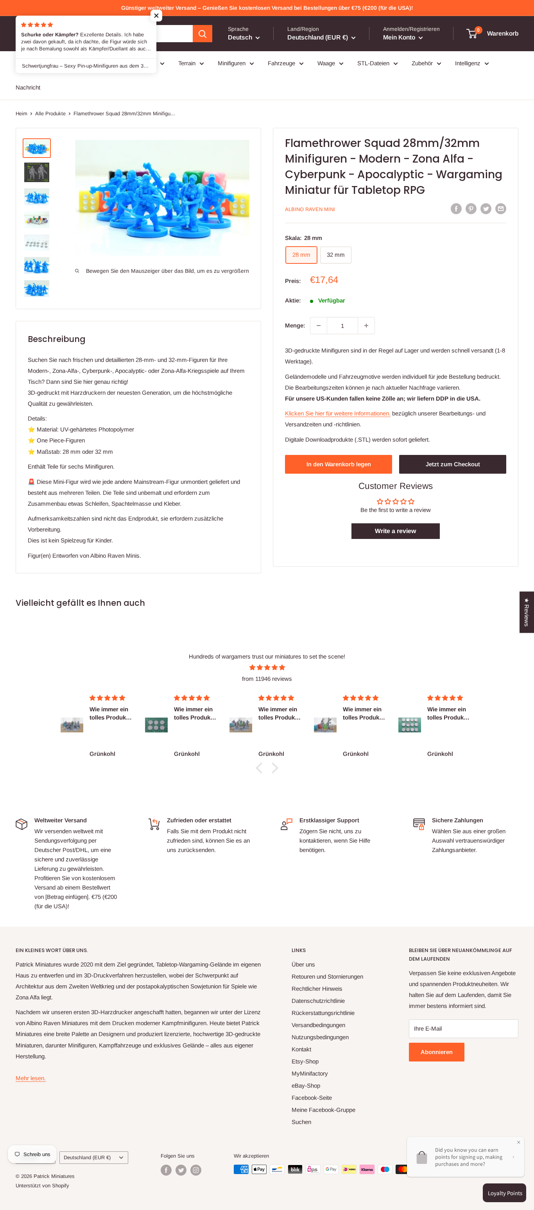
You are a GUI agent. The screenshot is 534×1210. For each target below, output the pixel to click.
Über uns (303, 964)
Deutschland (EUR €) (87, 1157)
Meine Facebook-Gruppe (323, 1109)
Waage (326, 63)
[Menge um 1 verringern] (318, 325)
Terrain (186, 63)
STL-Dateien (373, 63)
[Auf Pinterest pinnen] (471, 208)
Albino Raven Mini (310, 209)
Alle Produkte (50, 113)
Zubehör (422, 63)
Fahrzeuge (281, 63)
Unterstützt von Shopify (42, 1186)
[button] (156, 15)
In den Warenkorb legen (338, 464)
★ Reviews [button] (526, 612)
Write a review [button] (395, 531)
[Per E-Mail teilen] (500, 208)
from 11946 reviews (267, 678)
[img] (267, 667)
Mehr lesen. (31, 1078)
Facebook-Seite (312, 1097)
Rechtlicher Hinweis (317, 988)
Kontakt (301, 1049)
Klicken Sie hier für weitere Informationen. (338, 413)
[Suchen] (202, 33)
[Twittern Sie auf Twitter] (485, 208)
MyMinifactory (310, 1073)
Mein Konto (400, 37)
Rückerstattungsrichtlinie (323, 1013)
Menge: (295, 325)
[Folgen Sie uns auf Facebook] (166, 1170)
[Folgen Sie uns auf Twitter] (181, 1170)
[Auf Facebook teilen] (456, 208)
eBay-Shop (306, 1085)
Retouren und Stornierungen (327, 976)
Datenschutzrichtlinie (318, 1000)
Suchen (301, 1122)
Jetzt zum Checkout (453, 464)
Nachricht (28, 87)
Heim (21, 113)
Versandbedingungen (318, 1025)
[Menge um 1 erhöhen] (366, 325)
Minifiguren (231, 63)
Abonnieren (437, 1052)
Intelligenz (467, 63)
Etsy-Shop (305, 1061)
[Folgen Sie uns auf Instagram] (195, 1170)
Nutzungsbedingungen (320, 1037)
